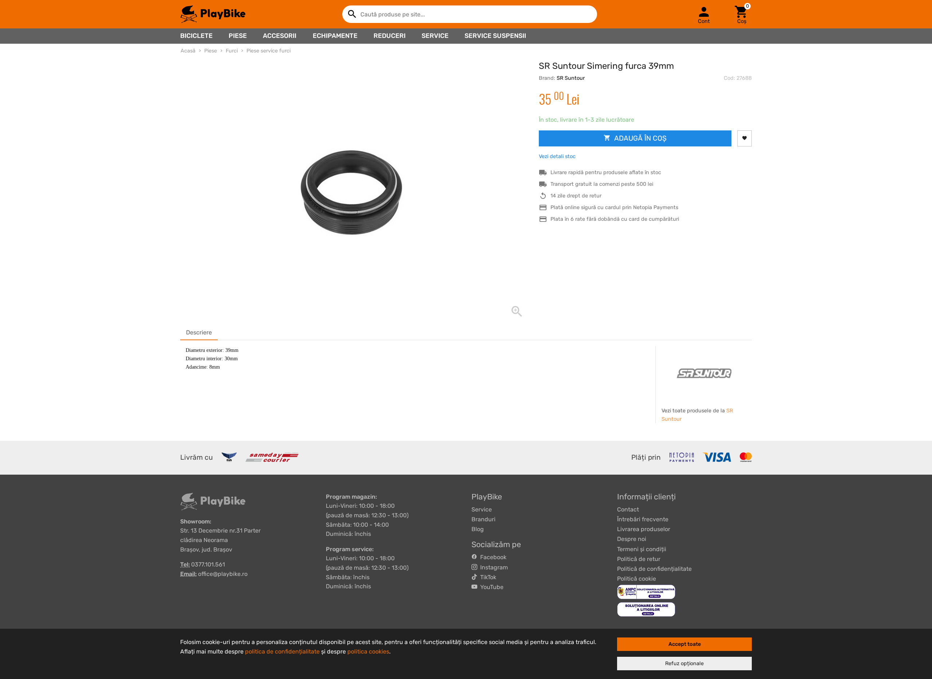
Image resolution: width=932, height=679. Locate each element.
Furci (232, 51)
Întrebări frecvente (642, 519)
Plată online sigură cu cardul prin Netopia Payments (614, 207)
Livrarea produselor (643, 529)
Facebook (491, 557)
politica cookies (368, 651)
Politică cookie (636, 578)
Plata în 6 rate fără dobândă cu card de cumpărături (614, 219)
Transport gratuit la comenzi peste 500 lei (601, 184)
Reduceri (390, 35)
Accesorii (279, 35)
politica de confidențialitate (282, 651)
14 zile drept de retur (575, 196)
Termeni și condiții (641, 549)
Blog (477, 529)
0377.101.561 (208, 564)
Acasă (188, 51)
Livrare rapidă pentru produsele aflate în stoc (605, 172)
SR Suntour (571, 78)
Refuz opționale (684, 663)
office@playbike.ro (223, 573)
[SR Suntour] (704, 373)
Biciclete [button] (196, 35)
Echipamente (335, 35)
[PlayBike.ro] (213, 14)
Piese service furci (268, 51)
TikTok (486, 577)
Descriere (199, 332)
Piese (238, 35)
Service (435, 35)
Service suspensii (495, 35)
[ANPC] (646, 591)
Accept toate (684, 644)
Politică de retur (638, 559)
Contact (628, 509)
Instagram (492, 567)
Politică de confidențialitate (654, 568)
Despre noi (631, 538)
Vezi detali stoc (557, 156)
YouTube (490, 587)
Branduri (483, 519)
